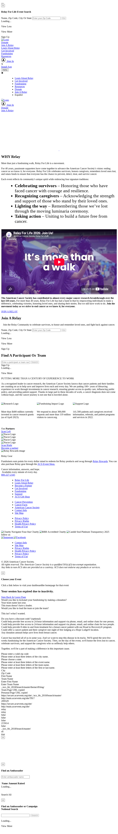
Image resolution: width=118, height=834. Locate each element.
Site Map (19, 513)
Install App (6, 66)
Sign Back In (7, 597)
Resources (6, 56)
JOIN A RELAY (9, 311)
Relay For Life (22, 480)
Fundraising (7, 53)
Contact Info (21, 510)
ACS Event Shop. (46, 464)
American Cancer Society (27, 507)
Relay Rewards (100, 461)
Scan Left (6, 431)
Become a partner (9, 448)
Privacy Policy (22, 518)
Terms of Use (21, 526)
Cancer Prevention (24, 502)
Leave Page (20, 597)
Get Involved (7, 50)
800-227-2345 (8, 475)
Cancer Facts (21, 504)
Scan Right (6, 445)
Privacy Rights (22, 521)
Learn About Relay (10, 48)
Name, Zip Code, (16, 18)
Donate (4, 42)
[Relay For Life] (5, 39)
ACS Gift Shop (22, 496)
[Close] (2, 3)
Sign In (10, 61)
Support (18, 494)
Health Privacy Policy (25, 524)
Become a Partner (23, 485)
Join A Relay (7, 45)
